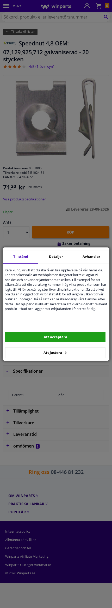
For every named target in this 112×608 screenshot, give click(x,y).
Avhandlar (91, 256)
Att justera (53, 352)
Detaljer (56, 256)
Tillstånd (20, 256)
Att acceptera (55, 337)
